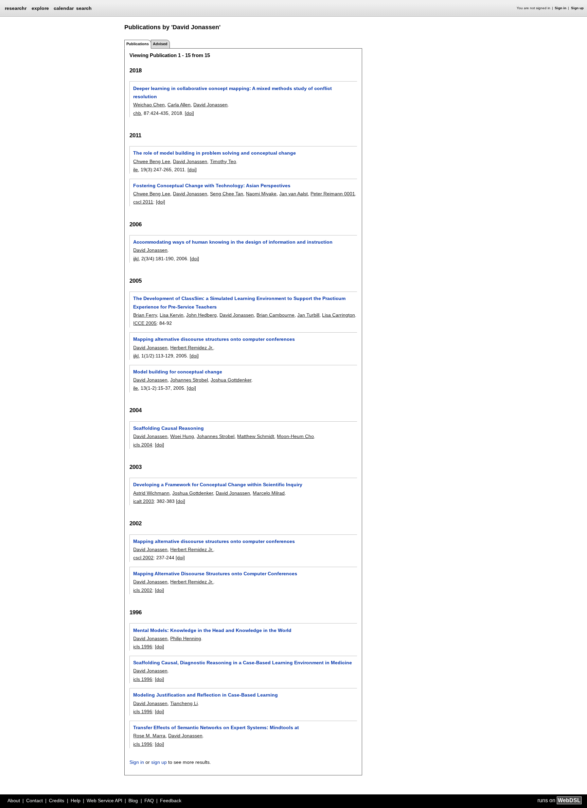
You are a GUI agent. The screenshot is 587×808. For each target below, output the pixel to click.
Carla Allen (179, 104)
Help (76, 800)
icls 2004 (142, 444)
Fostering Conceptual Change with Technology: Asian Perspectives (211, 185)
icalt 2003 (143, 501)
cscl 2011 (143, 202)
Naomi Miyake (261, 193)
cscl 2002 (143, 557)
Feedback (170, 800)
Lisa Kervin (171, 315)
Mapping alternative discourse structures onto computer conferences (214, 339)
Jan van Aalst (293, 193)
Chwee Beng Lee (151, 161)
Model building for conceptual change (177, 371)
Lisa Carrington (338, 315)
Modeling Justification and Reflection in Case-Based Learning (205, 695)
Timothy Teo (223, 161)
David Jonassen (210, 104)
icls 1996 (142, 646)
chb (137, 113)
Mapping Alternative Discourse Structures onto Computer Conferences (215, 573)
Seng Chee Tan (226, 193)
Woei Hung (182, 436)
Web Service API (104, 800)
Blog (133, 800)
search (84, 8)
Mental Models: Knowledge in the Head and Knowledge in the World (212, 630)
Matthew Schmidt (255, 436)
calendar (64, 8)
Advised (160, 44)
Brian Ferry (145, 315)
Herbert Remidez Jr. (191, 347)
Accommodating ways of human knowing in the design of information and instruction (233, 242)
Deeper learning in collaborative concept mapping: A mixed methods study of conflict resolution (232, 92)
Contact (34, 800)
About (13, 800)
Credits (56, 800)
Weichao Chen (149, 104)
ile (135, 169)
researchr (15, 7)
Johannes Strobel (189, 380)
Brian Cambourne (275, 315)
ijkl (136, 258)
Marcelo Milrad (269, 493)
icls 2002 (142, 590)
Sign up (577, 8)
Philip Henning (185, 638)
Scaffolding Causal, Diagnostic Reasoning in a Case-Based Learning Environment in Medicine (242, 662)
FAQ (149, 800)
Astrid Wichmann (151, 493)
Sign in (560, 8)
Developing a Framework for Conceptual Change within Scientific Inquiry (217, 484)
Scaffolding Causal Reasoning (168, 428)
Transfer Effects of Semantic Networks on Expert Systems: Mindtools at (216, 727)
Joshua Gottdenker (231, 380)
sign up (159, 762)
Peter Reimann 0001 (332, 193)
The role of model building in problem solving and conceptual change (214, 153)
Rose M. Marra (149, 735)
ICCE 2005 (145, 323)
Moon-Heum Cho (295, 436)
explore (40, 8)
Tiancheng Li (184, 703)
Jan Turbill (308, 315)
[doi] (189, 113)
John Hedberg (201, 315)
